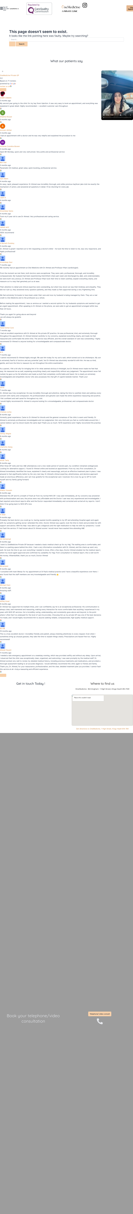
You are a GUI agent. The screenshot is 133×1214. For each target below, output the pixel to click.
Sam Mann (4, 179)
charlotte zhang (6, 447)
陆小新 (2, 628)
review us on (5, 86)
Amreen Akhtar (6, 130)
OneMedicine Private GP (9, 75)
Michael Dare (5, 585)
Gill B (2, 387)
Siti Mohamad (5, 539)
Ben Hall (3, 162)
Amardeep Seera (6, 211)
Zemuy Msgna (5, 433)
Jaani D (3, 197)
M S (1, 352)
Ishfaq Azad (4, 601)
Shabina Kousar (6, 117)
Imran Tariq (4, 460)
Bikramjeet (4, 566)
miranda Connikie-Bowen (10, 146)
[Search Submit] (12, 44)
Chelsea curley (6, 412)
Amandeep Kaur (6, 262)
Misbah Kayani (5, 650)
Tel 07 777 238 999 (6, 8)
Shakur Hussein (6, 490)
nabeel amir (4, 227)
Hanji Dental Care (7, 328)
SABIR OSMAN (5, 98)
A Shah (3, 515)
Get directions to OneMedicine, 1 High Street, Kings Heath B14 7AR (102, 729)
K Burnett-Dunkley (7, 243)
